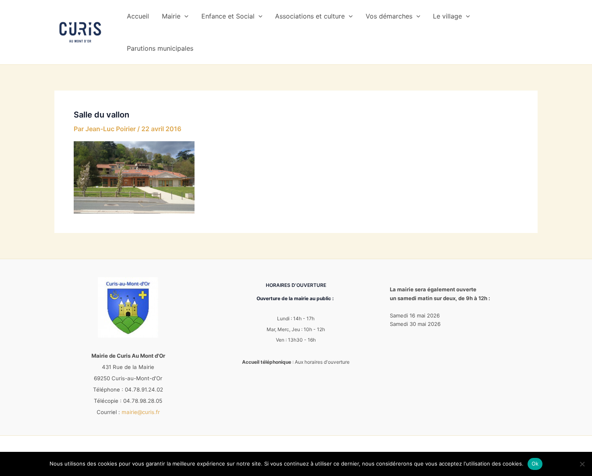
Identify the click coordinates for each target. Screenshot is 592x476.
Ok (535, 463)
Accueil (138, 16)
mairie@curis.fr (141, 412)
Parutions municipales (160, 48)
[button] (184, 16)
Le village (447, 16)
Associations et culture (310, 16)
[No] (582, 464)
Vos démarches (389, 16)
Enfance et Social (228, 16)
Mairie (171, 16)
